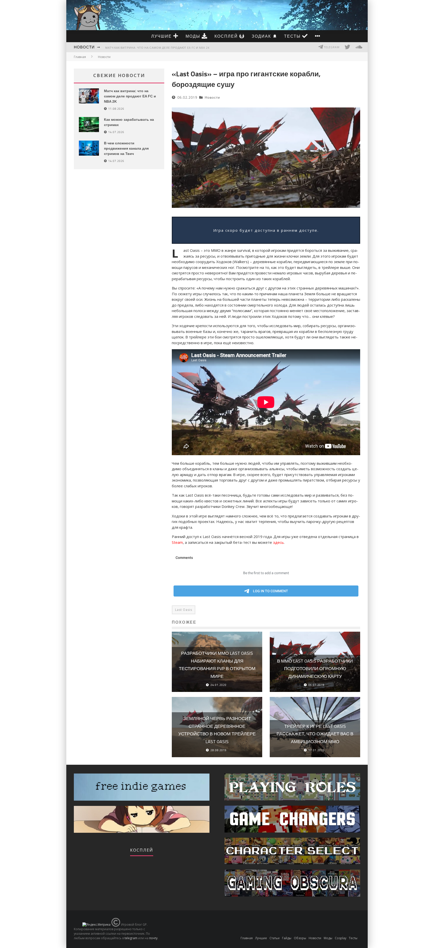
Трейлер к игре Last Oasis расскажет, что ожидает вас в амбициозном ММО (315, 734)
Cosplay (340, 938)
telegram (131, 938)
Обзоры (300, 938)
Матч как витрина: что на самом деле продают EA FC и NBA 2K (157, 48)
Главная (80, 57)
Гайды (286, 938)
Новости (84, 47)
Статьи (274, 938)
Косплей (226, 36)
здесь (278, 542)
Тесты (293, 36)
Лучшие (162, 36)
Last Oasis (183, 610)
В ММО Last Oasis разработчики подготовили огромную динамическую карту (315, 669)
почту (153, 938)
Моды (194, 36)
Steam (177, 542)
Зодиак (262, 36)
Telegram (331, 47)
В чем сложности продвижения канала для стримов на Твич (126, 148)
